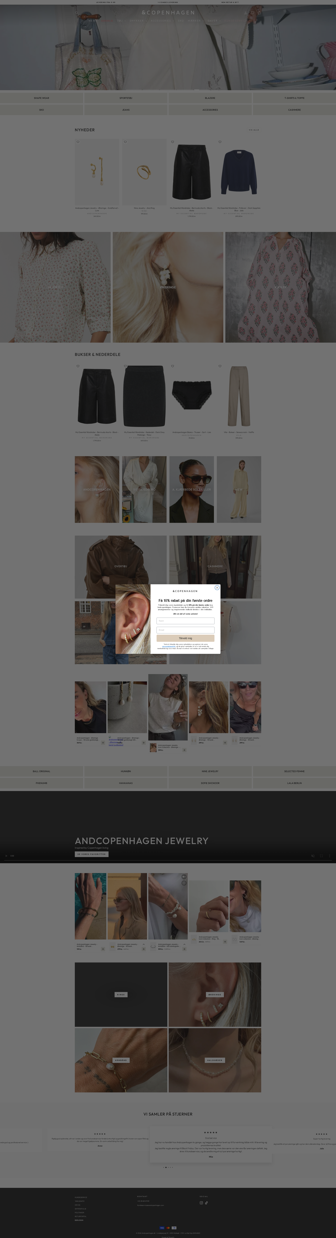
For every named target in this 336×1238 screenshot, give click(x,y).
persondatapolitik (168, 646)
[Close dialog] (217, 587)
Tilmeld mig (185, 638)
